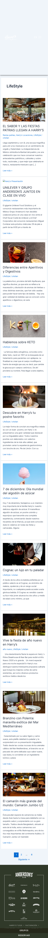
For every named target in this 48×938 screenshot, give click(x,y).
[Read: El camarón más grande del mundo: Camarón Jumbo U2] (24, 784)
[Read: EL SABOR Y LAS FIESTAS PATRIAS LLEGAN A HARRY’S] (24, 109)
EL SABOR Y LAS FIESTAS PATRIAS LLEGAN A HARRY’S (23, 128)
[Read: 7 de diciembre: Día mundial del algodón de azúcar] (24, 474)
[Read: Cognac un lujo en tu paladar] (24, 554)
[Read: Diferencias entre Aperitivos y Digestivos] (24, 252)
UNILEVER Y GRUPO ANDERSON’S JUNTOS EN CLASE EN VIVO (21, 192)
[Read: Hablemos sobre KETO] (24, 326)
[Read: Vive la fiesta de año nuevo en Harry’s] (24, 624)
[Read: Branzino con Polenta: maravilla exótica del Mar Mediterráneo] (24, 702)
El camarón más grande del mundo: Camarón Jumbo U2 (23, 803)
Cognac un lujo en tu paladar (23, 570)
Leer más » (7, 170)
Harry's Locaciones (24, 135)
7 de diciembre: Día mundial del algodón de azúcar (23, 491)
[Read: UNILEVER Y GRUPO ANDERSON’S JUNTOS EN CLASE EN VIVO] (13, 181)
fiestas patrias (9, 135)
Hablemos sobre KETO (19, 342)
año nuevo (7, 649)
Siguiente (24, 859)
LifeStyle (37, 135)
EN (35, 37)
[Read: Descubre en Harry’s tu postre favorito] (24, 396)
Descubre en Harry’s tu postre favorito (19, 415)
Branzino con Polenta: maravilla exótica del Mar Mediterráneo (21, 722)
